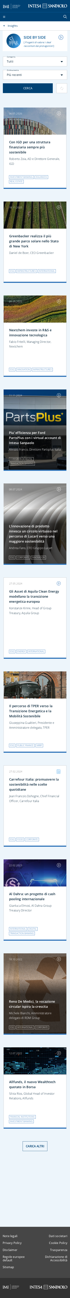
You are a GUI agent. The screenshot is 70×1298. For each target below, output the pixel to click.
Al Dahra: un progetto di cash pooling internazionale (32, 896)
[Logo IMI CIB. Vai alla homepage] (11, 5)
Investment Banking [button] (21, 177)
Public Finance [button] (25, 745)
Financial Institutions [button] (22, 1116)
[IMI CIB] (11, 1287)
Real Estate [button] (16, 181)
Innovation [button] (23, 369)
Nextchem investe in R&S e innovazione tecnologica (30, 332)
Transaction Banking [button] (22, 463)
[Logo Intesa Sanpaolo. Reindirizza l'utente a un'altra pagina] (47, 6)
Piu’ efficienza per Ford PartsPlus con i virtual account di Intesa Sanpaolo (35, 437)
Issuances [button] (41, 177)
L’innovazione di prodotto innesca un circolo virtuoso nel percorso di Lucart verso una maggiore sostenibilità (33, 533)
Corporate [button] (16, 458)
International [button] (47, 271)
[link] (35, 215)
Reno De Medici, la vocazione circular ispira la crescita (32, 1004)
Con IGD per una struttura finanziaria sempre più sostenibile (29, 147)
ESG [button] (12, 271)
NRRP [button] (39, 745)
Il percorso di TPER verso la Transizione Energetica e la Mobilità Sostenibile (30, 711)
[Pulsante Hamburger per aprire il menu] (4, 17)
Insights (13, 25)
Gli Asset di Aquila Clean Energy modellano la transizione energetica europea (34, 596)
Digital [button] (28, 458)
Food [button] (20, 839)
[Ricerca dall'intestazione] (65, 17)
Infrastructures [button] (26, 271)
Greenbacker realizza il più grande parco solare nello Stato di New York (34, 241)
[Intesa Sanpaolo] (48, 1287)
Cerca (27, 88)
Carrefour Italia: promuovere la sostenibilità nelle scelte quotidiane (34, 784)
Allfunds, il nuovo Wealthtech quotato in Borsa (32, 1084)
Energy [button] (21, 651)
